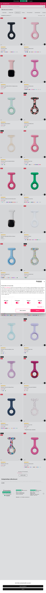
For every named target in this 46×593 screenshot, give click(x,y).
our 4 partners (7, 287)
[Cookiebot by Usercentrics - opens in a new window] (37, 281)
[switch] (17, 303)
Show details (40, 306)
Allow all (37, 310)
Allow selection (23, 310)
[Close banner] (44, 281)
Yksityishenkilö (23, 586)
